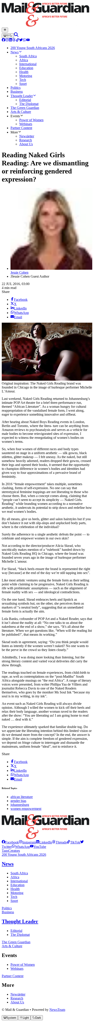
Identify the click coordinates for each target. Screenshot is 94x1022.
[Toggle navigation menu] (5, 30)
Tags (5, 850)
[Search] (16, 35)
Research (16, 998)
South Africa (19, 873)
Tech (13, 897)
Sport (14, 901)
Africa (14, 877)
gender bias (18, 801)
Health (15, 889)
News (8, 864)
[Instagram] (7, 40)
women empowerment (25, 808)
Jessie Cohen (19, 272)
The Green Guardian (16, 942)
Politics (7, 908)
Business (8, 912)
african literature (21, 797)
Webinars (16, 968)
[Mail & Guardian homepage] (47, 15)
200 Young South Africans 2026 (24, 854)
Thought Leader (20, 921)
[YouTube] (28, 40)
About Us (17, 1002)
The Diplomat (20, 934)
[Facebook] (3, 40)
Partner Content (12, 976)
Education (17, 885)
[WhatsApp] (24, 40)
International (19, 881)
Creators (14, 850)
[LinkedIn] (10, 40)
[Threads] (14, 40)
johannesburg (19, 805)
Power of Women (22, 964)
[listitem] (10, 842)
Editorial (16, 931)
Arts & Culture (12, 946)
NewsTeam (57, 1010)
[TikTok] (17, 40)
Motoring (16, 893)
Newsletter (17, 994)
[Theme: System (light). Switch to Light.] (8, 35)
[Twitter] (21, 40)
